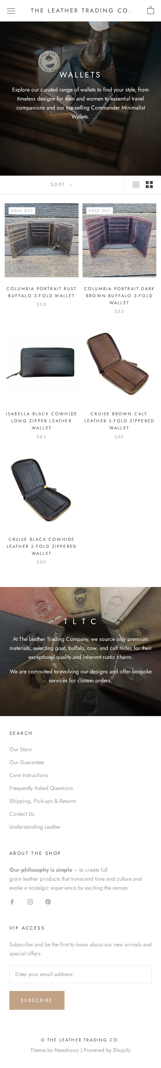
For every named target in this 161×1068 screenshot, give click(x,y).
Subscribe (37, 1000)
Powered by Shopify (107, 1050)
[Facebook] (12, 901)
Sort (59, 184)
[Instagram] (30, 901)
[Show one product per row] (136, 184)
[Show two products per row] (149, 184)
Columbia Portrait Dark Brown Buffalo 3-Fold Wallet (119, 295)
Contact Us (21, 814)
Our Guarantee (26, 762)
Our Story (20, 749)
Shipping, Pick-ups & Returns (42, 801)
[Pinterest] (48, 901)
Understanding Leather (35, 827)
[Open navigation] (11, 10)
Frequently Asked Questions (41, 788)
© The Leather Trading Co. (80, 1040)
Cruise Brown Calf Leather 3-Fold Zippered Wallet (119, 421)
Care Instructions (28, 775)
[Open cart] (150, 10)
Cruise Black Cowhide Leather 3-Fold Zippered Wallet (42, 546)
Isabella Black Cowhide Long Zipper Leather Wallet (41, 421)
